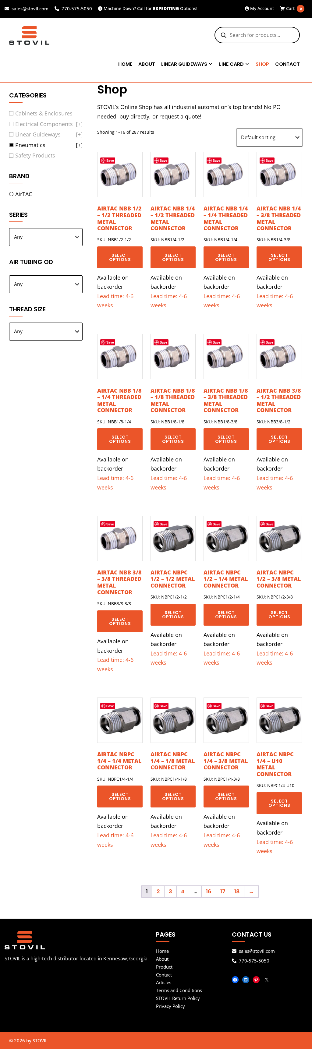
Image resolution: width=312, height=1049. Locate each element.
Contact (287, 64)
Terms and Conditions (179, 990)
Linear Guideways (184, 64)
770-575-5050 (77, 8)
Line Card (231, 64)
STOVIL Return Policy (178, 998)
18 (237, 891)
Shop (262, 64)
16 (208, 891)
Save (110, 160)
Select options (120, 257)
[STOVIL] (80, 940)
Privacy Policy (170, 1006)
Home (125, 64)
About (146, 64)
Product (164, 967)
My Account (261, 8)
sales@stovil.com (30, 8)
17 (222, 891)
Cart (291, 8)
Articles (163, 982)
